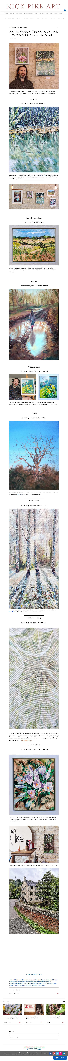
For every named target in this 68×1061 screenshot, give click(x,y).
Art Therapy (44, 18)
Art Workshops (52, 18)
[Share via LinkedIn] (16, 989)
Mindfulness (11, 18)
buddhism (32, 18)
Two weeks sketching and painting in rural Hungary (54, 1017)
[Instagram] (60, 1053)
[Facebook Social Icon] (50, 1053)
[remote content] (34, 953)
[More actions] (58, 27)
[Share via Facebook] (10, 989)
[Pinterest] (54, 1053)
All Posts (4, 18)
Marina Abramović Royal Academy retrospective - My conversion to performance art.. (33, 1017)
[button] (65, 10)
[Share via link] (19, 989)
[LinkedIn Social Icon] (63, 1053)
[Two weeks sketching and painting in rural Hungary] (55, 1009)
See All (63, 1001)
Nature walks (25, 18)
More (59, 18)
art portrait (18, 18)
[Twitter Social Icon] (57, 1053)
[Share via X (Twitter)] (13, 989)
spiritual (38, 18)
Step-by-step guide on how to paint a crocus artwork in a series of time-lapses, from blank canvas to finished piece (12, 1017)
